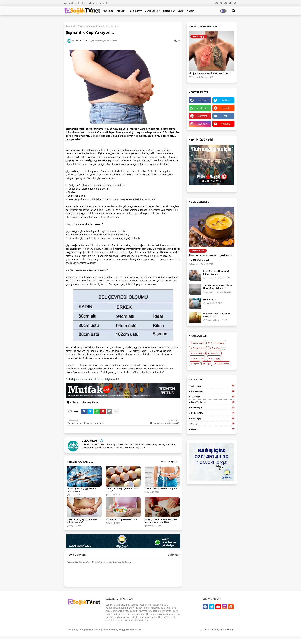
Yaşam (190, 10)
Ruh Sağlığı (215, 358)
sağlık (208, 363)
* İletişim (217, 629)
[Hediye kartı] (195, 303)
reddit (225, 108)
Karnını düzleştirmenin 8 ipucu (161, 488)
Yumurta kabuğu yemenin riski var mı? (122, 489)
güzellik (212, 429)
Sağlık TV (135, 10)
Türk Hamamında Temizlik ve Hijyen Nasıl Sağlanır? (217, 286)
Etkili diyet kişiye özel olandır (121, 519)
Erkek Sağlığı (217, 348)
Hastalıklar (169, 10)
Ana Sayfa (69, 3)
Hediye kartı (209, 299)
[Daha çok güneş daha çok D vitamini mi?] (195, 317)
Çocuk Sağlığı (223, 363)
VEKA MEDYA (90, 441)
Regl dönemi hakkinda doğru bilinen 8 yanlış (217, 272)
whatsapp (202, 108)
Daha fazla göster (169, 461)
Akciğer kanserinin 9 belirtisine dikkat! (209, 73)
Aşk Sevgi (212, 396)
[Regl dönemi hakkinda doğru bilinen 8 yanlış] (195, 275)
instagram (202, 123)
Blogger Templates (90, 629)
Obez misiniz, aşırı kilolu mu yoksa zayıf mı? (82, 520)
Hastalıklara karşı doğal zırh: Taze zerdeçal (211, 257)
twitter (225, 100)
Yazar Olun (103, 3)
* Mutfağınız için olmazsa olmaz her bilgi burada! (92, 379)
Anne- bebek (212, 391)
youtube (225, 123)
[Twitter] (90, 411)
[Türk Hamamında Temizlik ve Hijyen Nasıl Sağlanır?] (195, 289)
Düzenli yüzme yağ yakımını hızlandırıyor (81, 489)
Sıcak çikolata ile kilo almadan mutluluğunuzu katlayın (161, 520)
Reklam (92, 3)
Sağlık (181, 10)
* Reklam (228, 629)
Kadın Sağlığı (198, 358)
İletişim (81, 3)
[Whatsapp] (97, 411)
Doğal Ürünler (199, 348)
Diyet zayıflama (86, 26)
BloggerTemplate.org (130, 629)
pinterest (202, 115)
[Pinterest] (103, 411)
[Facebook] (84, 411)
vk (225, 115)
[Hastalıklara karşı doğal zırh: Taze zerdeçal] (211, 227)
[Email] (109, 411)
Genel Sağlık (151, 10)
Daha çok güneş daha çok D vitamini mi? (216, 315)
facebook (202, 100)
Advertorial (212, 385)
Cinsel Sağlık (198, 343)
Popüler (120, 10)
